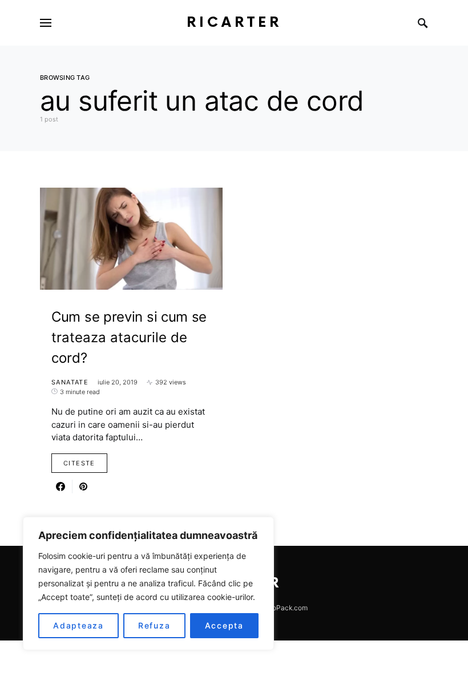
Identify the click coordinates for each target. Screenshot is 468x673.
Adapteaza (78, 625)
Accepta (224, 625)
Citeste (79, 463)
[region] (148, 583)
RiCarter (234, 22)
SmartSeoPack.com (276, 607)
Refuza (154, 625)
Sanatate (69, 382)
